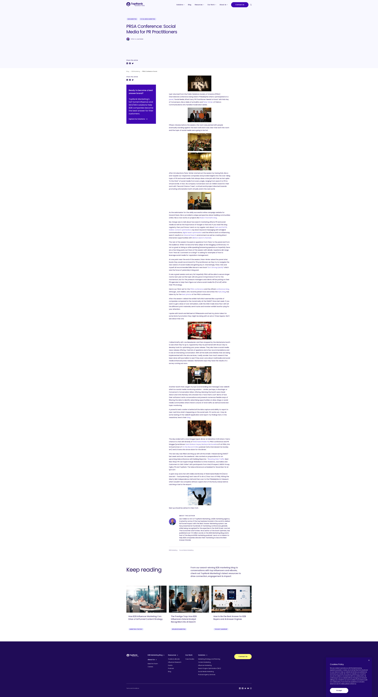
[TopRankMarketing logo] (135, 4)
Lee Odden (140, 39)
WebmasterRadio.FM (201, 442)
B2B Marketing (132, 19)
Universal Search (189, 235)
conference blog (222, 289)
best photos (186, 294)
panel (171, 99)
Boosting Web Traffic (216, 459)
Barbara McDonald (209, 444)
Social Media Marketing (147, 19)
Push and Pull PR (220, 227)
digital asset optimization (192, 232)
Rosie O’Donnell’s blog (208, 218)
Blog (127, 71)
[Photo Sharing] (199, 83)
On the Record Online (190, 447)
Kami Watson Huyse (193, 444)
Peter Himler (208, 102)
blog (188, 417)
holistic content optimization (180, 230)
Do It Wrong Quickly (215, 267)
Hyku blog (222, 292)
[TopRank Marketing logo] (132, 655)
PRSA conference (197, 289)
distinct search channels (201, 238)
